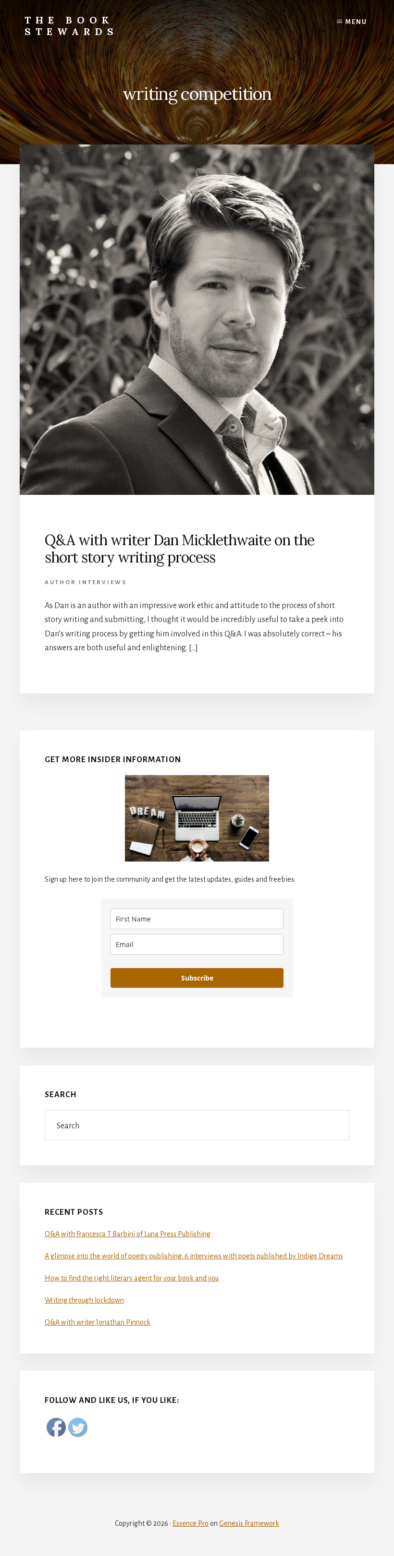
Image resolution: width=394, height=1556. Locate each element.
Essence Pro (190, 1523)
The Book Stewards (71, 25)
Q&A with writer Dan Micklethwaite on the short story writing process (179, 548)
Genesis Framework (249, 1523)
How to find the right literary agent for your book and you (132, 1278)
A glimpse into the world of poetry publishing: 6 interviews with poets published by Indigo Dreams (194, 1256)
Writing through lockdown (84, 1300)
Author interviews (86, 582)
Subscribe (197, 977)
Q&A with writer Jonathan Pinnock (97, 1322)
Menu (356, 22)
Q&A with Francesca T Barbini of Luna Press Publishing (127, 1234)
